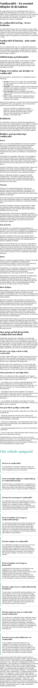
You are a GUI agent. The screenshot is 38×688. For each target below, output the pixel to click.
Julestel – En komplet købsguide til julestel (12, 674)
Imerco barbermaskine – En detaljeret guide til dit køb (22, 671)
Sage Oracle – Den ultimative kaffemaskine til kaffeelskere (17, 678)
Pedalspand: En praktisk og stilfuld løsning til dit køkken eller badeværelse (18, 677)
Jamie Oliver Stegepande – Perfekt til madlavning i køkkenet (17, 673)
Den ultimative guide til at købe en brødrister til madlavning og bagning (16, 657)
